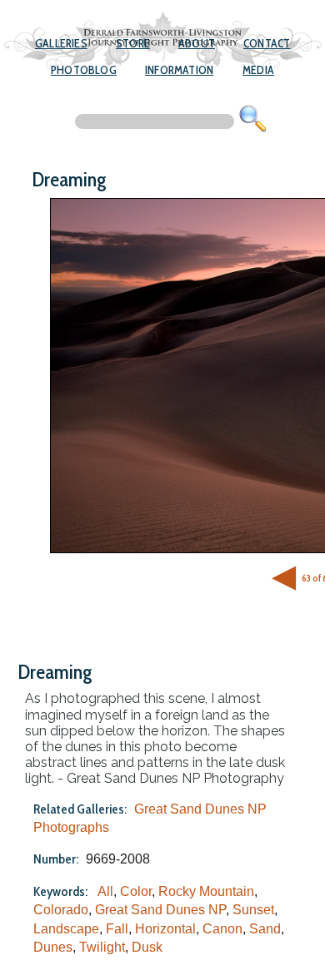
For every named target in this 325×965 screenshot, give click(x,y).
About (196, 43)
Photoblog (84, 69)
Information (179, 69)
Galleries (61, 43)
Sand (265, 929)
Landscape (66, 929)
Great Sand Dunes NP (160, 910)
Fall (117, 929)
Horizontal (165, 929)
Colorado (60, 910)
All (105, 891)
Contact (266, 43)
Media (258, 69)
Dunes (52, 947)
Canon (222, 929)
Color (136, 891)
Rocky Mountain (206, 891)
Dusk (147, 947)
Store (133, 43)
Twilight (102, 947)
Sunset (253, 910)
